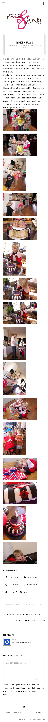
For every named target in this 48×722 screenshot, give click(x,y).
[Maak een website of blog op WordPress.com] (24, 707)
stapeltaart (31, 605)
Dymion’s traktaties (24, 620)
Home (8, 712)
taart (41, 605)
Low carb (18, 712)
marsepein (19, 605)
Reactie (37, 679)
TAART (29, 712)
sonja (14, 639)
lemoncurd (9, 605)
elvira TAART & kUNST (27, 46)
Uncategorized (12, 46)
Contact (24, 716)
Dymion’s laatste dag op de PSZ (24, 614)
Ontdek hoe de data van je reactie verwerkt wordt (23, 691)
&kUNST (39, 712)
